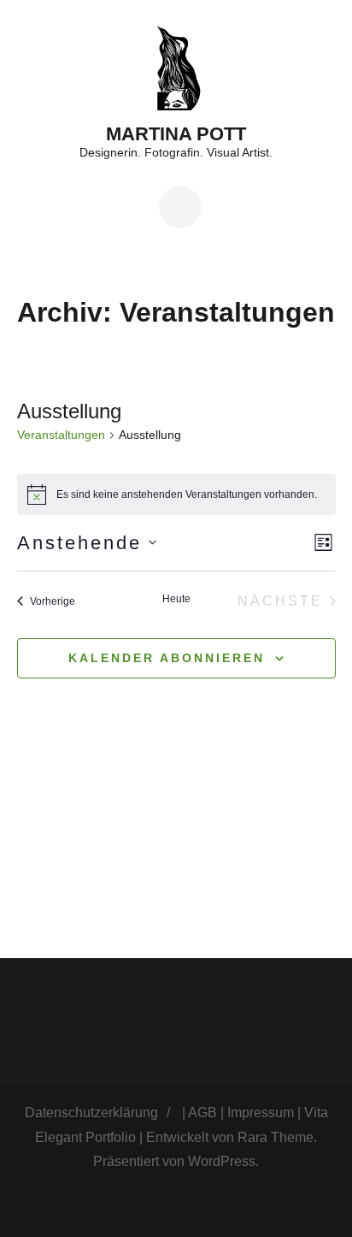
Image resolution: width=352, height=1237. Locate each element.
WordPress (221, 1161)
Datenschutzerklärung (91, 1112)
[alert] (176, 494)
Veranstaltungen (61, 434)
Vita (316, 1112)
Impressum (260, 1112)
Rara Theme (276, 1137)
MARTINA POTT (176, 134)
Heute (176, 599)
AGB (202, 1112)
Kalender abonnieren (166, 658)
